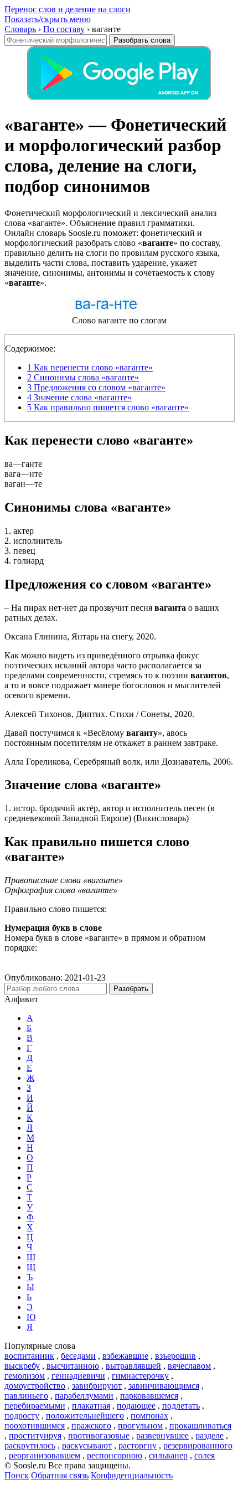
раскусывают (87, 1445)
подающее (136, 1405)
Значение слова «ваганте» (79, 397)
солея (204, 1455)
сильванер (168, 1455)
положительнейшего (85, 1415)
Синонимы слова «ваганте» (83, 377)
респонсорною (114, 1455)
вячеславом (189, 1365)
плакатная (91, 1405)
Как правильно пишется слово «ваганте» (108, 407)
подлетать (181, 1405)
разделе (209, 1435)
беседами (78, 1355)
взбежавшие (125, 1355)
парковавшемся (149, 1395)
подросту (21, 1415)
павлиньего (26, 1395)
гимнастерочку (140, 1375)
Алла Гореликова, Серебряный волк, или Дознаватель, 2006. (118, 761)
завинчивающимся (163, 1385)
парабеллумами (84, 1395)
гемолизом (24, 1375)
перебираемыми (34, 1405)
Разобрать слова (141, 40)
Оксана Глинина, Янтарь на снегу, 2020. (80, 636)
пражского (91, 1425)
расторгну (137, 1445)
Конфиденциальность (132, 1475)
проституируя (35, 1435)
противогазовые (99, 1435)
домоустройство (34, 1385)
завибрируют (97, 1385)
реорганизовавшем (44, 1455)
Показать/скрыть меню (47, 19)
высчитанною (72, 1365)
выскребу (22, 1365)
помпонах (149, 1415)
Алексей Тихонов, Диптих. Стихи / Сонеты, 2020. (99, 714)
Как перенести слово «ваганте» (90, 367)
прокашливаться (200, 1425)
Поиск (16, 1475)
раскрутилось (29, 1445)
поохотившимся (34, 1425)
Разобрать (130, 988)
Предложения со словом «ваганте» (96, 387)
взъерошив (175, 1355)
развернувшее (162, 1435)
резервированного (197, 1445)
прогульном (140, 1425)
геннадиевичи (78, 1375)
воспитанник (29, 1355)
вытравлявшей (133, 1365)
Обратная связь (60, 1475)
